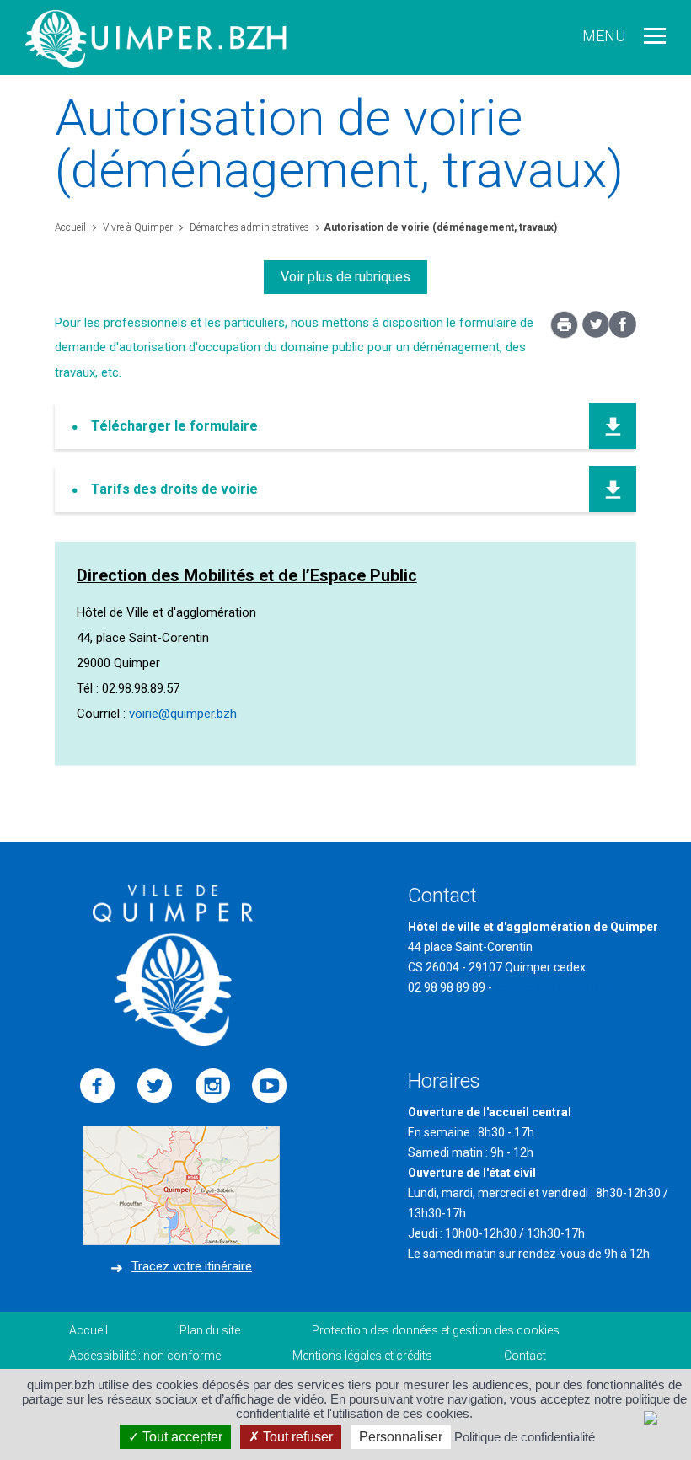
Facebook (97, 1086)
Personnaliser (400, 1437)
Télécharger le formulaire (174, 426)
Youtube (269, 1086)
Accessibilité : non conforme (145, 1355)
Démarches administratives (248, 227)
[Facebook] (622, 333)
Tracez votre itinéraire (191, 1266)
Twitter (155, 1086)
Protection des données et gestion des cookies (436, 1330)
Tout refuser (296, 1437)
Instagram (212, 1086)
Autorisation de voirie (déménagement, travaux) (440, 227)
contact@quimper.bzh (554, 987)
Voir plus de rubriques (345, 277)
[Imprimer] (564, 329)
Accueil (70, 227)
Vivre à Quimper (136, 227)
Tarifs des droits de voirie (174, 489)
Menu (603, 36)
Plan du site (209, 1330)
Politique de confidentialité (524, 1437)
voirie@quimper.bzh (183, 713)
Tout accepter (180, 1437)
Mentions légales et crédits (362, 1355)
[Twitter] (595, 333)
